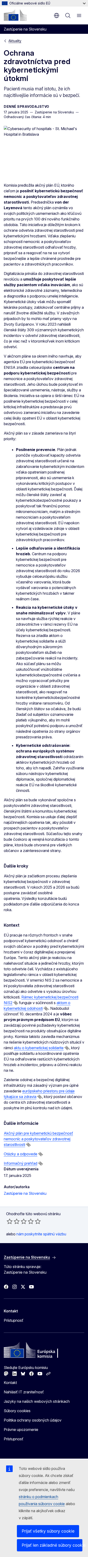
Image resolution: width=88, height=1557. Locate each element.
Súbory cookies (17, 1410)
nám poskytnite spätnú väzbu (41, 1234)
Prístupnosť (13, 1320)
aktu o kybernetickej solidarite (39, 1047)
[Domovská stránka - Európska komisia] (15, 15)
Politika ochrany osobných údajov (32, 1420)
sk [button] (56, 15)
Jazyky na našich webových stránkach (37, 1401)
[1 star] (9, 1221)
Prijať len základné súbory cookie (52, 1545)
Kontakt (10, 1382)
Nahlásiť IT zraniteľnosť (24, 1392)
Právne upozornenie (21, 1429)
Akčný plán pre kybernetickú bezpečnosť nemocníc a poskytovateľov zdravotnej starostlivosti (38, 1139)
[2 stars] (13, 1221)
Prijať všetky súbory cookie (48, 1531)
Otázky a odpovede (20, 1154)
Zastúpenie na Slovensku (25, 1193)
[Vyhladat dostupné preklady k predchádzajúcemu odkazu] (15, 1003)
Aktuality (14, 41)
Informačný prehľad (20, 1163)
